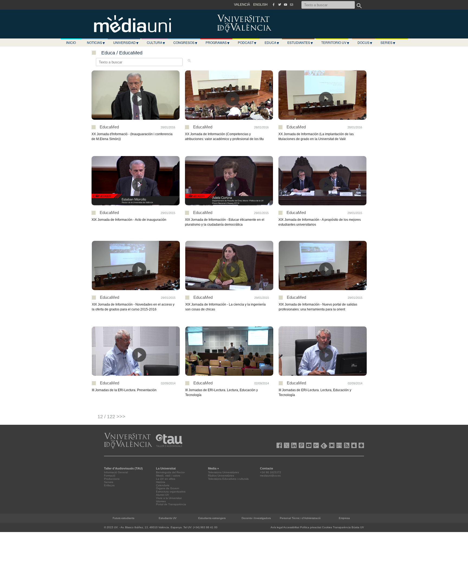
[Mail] (291, 5)
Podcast (247, 43)
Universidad (125, 43)
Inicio (71, 42)
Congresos (185, 43)
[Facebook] (273, 5)
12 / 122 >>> (111, 416)
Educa (272, 43)
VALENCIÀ (242, 5)
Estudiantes (300, 43)
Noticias (96, 43)
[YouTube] (285, 5)
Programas (217, 43)
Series (388, 43)
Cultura (156, 43)
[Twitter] (279, 5)
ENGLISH (260, 5)
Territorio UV (335, 43)
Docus (365, 43)
